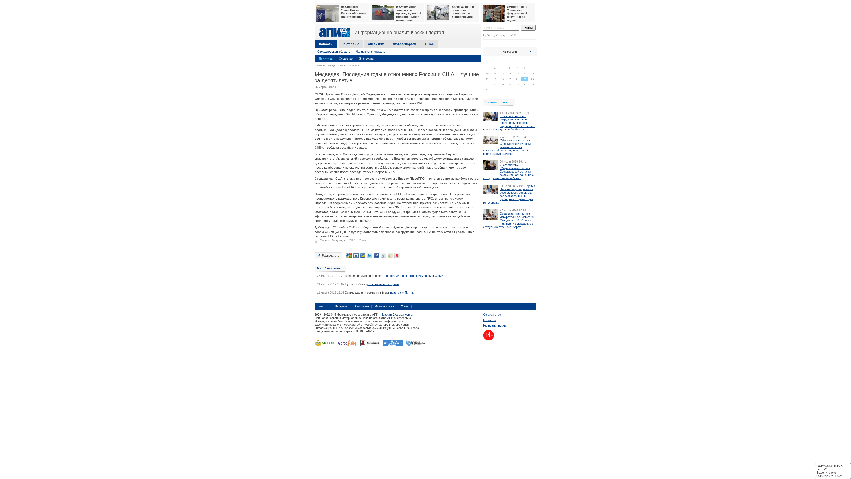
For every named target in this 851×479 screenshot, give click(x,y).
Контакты (489, 320)
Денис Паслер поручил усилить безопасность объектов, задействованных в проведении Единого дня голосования (509, 194)
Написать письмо (494, 325)
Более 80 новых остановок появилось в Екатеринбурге (463, 11)
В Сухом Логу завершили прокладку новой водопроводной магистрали (408, 13)
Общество (346, 58)
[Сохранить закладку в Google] (349, 255)
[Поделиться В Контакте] (356, 255)
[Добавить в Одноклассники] (390, 255)
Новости (325, 44)
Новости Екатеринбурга (396, 314)
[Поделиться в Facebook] (376, 255)
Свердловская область (333, 51)
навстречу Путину (402, 292)
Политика (325, 58)
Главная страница (325, 65)
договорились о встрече (382, 284)
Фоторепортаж (404, 44)
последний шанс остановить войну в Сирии (414, 275)
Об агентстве (492, 314)
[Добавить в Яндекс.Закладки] (397, 255)
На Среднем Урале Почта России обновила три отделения (353, 11)
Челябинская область (370, 51)
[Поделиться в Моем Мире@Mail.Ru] (362, 255)
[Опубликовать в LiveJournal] (383, 255)
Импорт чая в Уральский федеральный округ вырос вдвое (517, 13)
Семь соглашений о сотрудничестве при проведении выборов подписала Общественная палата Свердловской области (509, 122)
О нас (429, 44)
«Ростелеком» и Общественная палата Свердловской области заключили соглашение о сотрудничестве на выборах (508, 171)
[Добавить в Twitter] (369, 255)
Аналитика (376, 44)
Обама (324, 240)
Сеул (362, 240)
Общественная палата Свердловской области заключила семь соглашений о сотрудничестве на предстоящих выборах (507, 147)
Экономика (366, 58)
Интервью (351, 44)
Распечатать (330, 255)
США (352, 240)
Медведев (339, 240)
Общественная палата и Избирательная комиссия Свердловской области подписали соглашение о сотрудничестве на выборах (508, 220)
